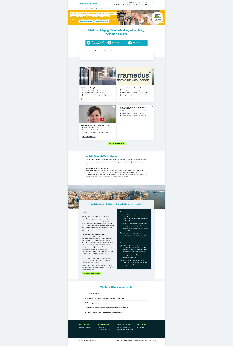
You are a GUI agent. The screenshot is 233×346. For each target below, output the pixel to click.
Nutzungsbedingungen (139, 340)
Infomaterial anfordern (86, 21)
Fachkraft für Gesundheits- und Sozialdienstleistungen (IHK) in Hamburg (107, 307)
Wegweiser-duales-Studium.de (125, 329)
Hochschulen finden (138, 4)
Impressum (119, 340)
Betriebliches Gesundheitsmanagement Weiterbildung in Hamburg (105, 298)
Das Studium (117, 4)
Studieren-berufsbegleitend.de (124, 332)
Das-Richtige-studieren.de (123, 327)
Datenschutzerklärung (128, 340)
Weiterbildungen (149, 4)
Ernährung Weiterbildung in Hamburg (97, 303)
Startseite (81, 8)
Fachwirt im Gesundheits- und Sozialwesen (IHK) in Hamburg (104, 312)
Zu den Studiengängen (101, 21)
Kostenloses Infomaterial (89, 99)
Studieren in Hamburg (93, 293)
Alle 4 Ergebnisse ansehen (116, 143)
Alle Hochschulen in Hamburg (91, 273)
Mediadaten (101, 327)
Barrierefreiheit (148, 340)
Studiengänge (126, 4)
